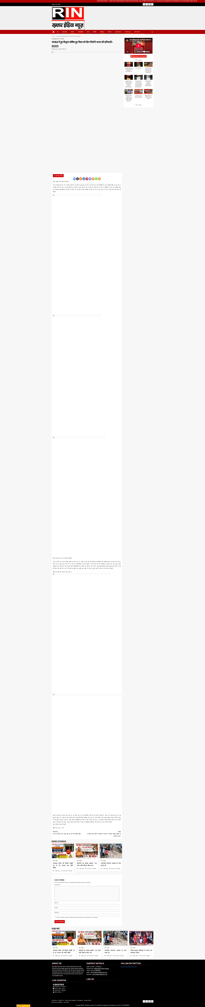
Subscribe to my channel (139, 56)
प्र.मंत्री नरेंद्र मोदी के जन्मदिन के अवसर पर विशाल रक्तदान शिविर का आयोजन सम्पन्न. (104, 834)
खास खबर (64, 32)
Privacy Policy (87, 1000)
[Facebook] (74, 178)
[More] (99, 178)
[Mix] (93, 178)
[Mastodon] (90, 178)
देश (57, 32)
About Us (61, 1000)
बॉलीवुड (102, 32)
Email (56, 907)
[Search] (152, 31)
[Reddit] (80, 178)
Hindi (20, 1005)
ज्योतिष (94, 32)
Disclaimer (80, 1000)
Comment (57, 884)
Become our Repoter (57, 1002)
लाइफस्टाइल (118, 32)
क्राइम (72, 32)
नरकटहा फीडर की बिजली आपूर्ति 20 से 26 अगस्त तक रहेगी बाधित (63, 865)
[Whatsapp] (96, 178)
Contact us (54, 1000)
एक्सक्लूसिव (80, 32)
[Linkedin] (83, 178)
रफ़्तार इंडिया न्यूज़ (63, 49)
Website (56, 912)
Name (56, 902)
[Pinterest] (86, 178)
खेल (88, 32)
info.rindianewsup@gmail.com (99, 972)
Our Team (66, 1002)
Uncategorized (55, 38)
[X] (77, 178)
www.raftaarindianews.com (99, 974)
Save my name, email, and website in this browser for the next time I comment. (77, 917)
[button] (140, 60)
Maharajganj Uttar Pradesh (101, 968)
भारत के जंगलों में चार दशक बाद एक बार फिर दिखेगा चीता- (67, 833)
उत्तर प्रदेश (136, 32)
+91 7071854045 (95, 970)
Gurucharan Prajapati (67, 870)
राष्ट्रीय (109, 32)
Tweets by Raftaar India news (129, 966)
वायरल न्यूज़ (127, 32)
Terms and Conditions (70, 1000)
